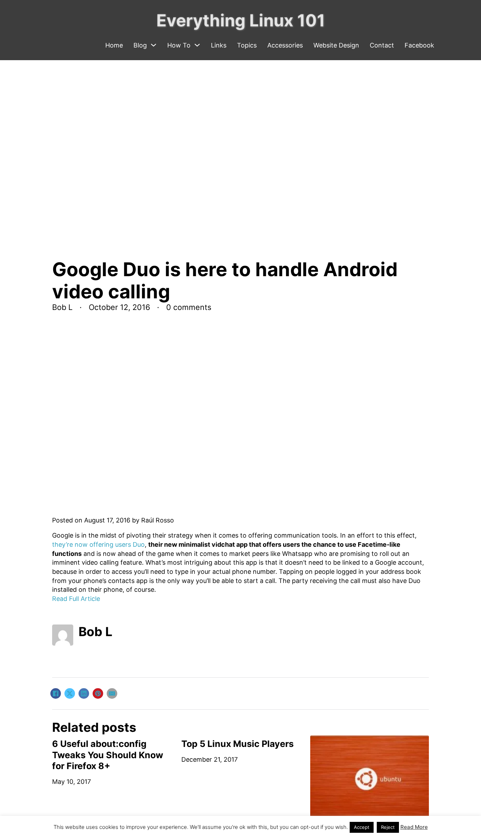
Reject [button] (388, 827)
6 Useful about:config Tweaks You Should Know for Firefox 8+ (107, 754)
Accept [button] (361, 827)
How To (178, 45)
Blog (140, 45)
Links (218, 45)
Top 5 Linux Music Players (237, 743)
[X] (69, 693)
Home (114, 45)
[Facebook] (55, 693)
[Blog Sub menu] (153, 45)
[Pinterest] (98, 693)
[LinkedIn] (84, 693)
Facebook (419, 45)
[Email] (112, 693)
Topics (247, 45)
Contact (382, 45)
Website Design (336, 45)
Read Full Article (76, 598)
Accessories (285, 45)
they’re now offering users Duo (98, 544)
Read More (414, 827)
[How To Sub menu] (197, 45)
